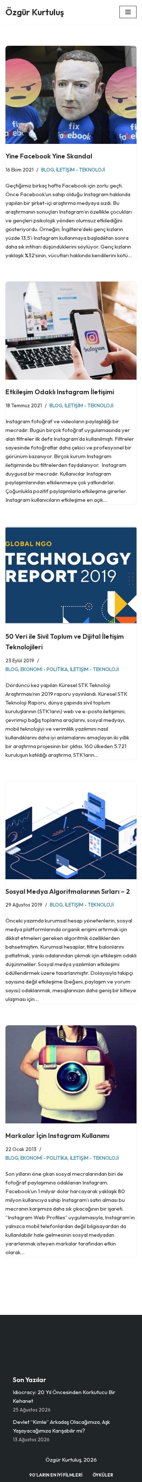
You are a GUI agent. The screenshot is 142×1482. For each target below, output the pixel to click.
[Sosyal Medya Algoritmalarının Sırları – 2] (71, 830)
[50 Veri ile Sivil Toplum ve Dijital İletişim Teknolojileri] (71, 575)
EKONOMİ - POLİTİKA (44, 669)
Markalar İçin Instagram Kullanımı (57, 1135)
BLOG (47, 169)
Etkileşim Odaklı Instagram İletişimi (59, 392)
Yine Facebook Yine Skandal (48, 156)
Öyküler (102, 1475)
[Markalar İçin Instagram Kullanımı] (71, 1074)
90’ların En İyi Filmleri (55, 1475)
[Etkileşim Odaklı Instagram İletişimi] (71, 331)
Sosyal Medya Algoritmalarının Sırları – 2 (67, 891)
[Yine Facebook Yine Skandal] (71, 95)
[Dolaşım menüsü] (128, 12)
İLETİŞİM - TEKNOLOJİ (80, 169)
